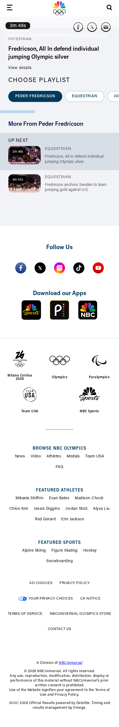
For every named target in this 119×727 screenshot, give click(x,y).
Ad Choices (40, 583)
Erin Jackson (72, 519)
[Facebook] (20, 267)
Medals (73, 457)
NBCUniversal (70, 663)
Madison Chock (89, 498)
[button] (35, 96)
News (20, 457)
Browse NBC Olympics (59, 448)
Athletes (53, 457)
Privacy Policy (75, 583)
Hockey (90, 551)
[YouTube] (98, 267)
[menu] (9, 8)
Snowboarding (59, 561)
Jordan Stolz (76, 509)
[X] (40, 267)
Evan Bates (59, 498)
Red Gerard (45, 519)
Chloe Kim (19, 509)
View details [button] (20, 68)
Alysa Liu (101, 509)
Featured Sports (59, 543)
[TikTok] (78, 267)
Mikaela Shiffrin (29, 498)
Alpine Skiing (34, 551)
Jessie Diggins (47, 509)
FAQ (60, 467)
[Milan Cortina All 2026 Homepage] (59, 8)
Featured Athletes (59, 490)
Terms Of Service (25, 614)
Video (36, 457)
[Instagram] (59, 267)
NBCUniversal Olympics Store (81, 614)
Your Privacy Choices (51, 598)
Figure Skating (64, 551)
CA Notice (90, 598)
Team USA (94, 457)
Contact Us (59, 629)
